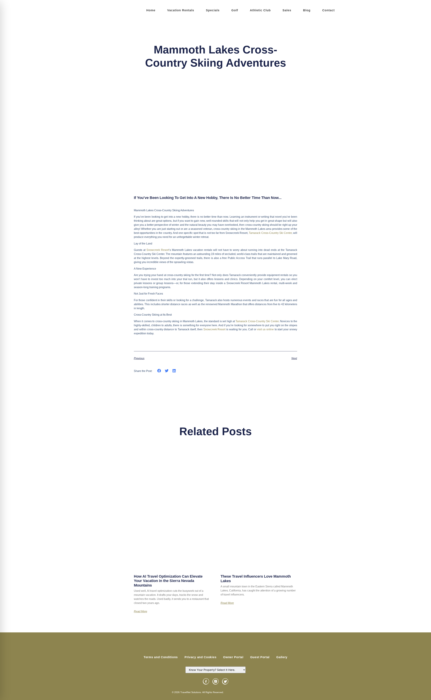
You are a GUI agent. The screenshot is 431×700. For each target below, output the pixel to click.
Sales (287, 10)
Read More (140, 611)
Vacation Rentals (180, 10)
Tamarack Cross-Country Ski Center (270, 232)
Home (150, 10)
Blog (306, 10)
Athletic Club (260, 10)
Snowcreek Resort (157, 250)
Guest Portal (260, 657)
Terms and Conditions (161, 657)
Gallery (281, 657)
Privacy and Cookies (200, 657)
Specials (213, 10)
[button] (159, 371)
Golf (234, 10)
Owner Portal (233, 657)
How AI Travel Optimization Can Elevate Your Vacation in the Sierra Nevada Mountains (168, 580)
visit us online (265, 329)
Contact (328, 10)
